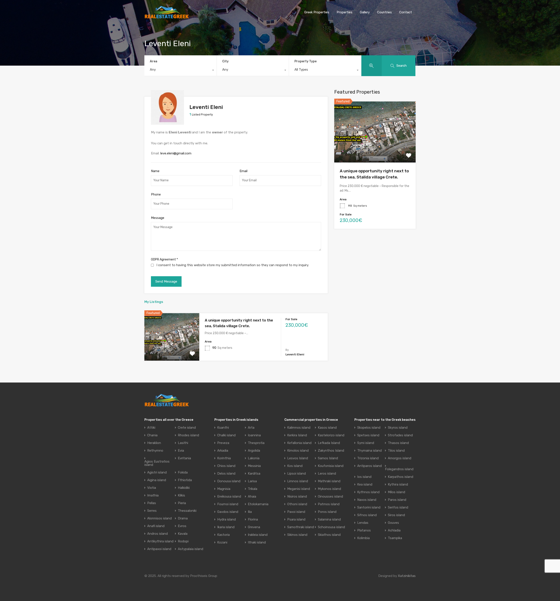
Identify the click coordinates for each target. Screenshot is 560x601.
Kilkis (181, 495)
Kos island (295, 466)
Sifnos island (367, 515)
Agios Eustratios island (157, 463)
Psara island (296, 519)
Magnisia (223, 489)
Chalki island (226, 435)
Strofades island (400, 435)
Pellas (151, 503)
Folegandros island (399, 469)
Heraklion (154, 443)
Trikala (252, 489)
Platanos (364, 530)
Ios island (364, 477)
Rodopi (183, 541)
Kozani (222, 542)
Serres (152, 510)
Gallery (365, 12)
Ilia (250, 512)
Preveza (223, 443)
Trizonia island (368, 458)
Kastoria (223, 534)
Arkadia (222, 450)
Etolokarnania (258, 504)
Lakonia (253, 458)
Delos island (226, 473)
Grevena (254, 527)
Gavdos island (227, 512)
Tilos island (396, 450)
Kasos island (327, 427)
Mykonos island (329, 489)
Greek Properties (316, 12)
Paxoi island (296, 512)
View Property (172, 351)
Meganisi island (298, 489)
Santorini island (368, 507)
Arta (251, 427)
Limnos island (297, 481)
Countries (384, 12)
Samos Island (328, 458)
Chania (152, 435)
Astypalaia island (190, 549)
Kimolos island (298, 450)
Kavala (182, 533)
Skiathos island (329, 534)
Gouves (393, 522)
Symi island (365, 443)
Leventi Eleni (206, 107)
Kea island (364, 484)
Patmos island (329, 504)
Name (155, 171)
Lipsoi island (296, 473)
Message (157, 218)
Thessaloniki (187, 510)
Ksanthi (223, 427)
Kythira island (398, 484)
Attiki (151, 427)
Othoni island (297, 504)
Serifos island (398, 507)
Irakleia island (258, 534)
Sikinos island (297, 534)
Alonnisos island (159, 518)
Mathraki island (329, 481)
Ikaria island (225, 527)
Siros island (396, 515)
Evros (182, 526)
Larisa (252, 481)
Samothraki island (300, 527)
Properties (344, 12)
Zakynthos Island (331, 450)
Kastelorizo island (331, 435)
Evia (181, 450)
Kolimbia (363, 538)
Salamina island (329, 519)
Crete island (187, 427)
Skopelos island (368, 427)
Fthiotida (185, 480)
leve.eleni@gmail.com (175, 153)
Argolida (254, 450)
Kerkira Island (297, 435)
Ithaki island (257, 542)
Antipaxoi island (159, 549)
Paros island (397, 499)
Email (243, 171)
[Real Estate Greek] (166, 17)
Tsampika (395, 538)
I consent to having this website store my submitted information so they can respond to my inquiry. (232, 265)
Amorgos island (399, 458)
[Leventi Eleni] (167, 123)
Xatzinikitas (407, 576)
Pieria (182, 503)
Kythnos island (368, 492)
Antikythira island (160, 541)
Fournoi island (227, 504)
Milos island (396, 492)
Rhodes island (188, 435)
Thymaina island (369, 450)
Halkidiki (184, 487)
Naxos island (366, 499)
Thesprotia (256, 443)
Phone (156, 194)
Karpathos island (400, 477)
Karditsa (254, 473)
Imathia (153, 495)
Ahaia (252, 496)
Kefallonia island (299, 443)
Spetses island (368, 435)
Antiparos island (369, 466)
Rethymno (155, 450)
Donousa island (228, 481)
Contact (405, 12)
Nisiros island (297, 496)
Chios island (226, 466)
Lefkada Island (329, 443)
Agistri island (157, 472)
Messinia (254, 466)
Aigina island (156, 480)
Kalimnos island (298, 427)
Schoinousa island (331, 527)
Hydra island (226, 519)
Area (153, 61)
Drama (183, 518)
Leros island (327, 473)
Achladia (394, 530)
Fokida (183, 472)
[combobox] (180, 70)
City (225, 61)
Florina (253, 519)
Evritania (184, 458)
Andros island (157, 533)
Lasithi (183, 443)
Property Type (305, 61)
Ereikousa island (229, 496)
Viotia (151, 487)
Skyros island (398, 427)
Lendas (362, 522)
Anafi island (155, 526)
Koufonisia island (330, 466)
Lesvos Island (297, 458)
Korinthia (224, 458)
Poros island (327, 512)
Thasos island (398, 443)
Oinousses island (330, 496)
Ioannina (254, 435)
